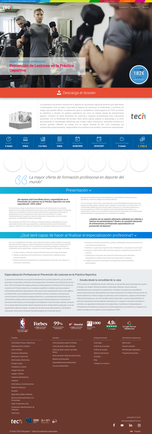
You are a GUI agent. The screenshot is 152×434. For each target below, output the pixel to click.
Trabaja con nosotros (101, 363)
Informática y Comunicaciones (22, 384)
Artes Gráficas (16, 350)
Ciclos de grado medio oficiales (64, 346)
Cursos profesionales (60, 366)
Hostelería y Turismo (18, 367)
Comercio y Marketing (19, 353)
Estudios (134, 7)
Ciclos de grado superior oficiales (65, 343)
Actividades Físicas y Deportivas (23, 343)
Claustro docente (128, 346)
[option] (76, 45)
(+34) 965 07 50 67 (134, 417)
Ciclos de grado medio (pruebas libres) (67, 356)
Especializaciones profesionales (64, 362)
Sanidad (14, 391)
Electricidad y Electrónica (20, 360)
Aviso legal (98, 343)
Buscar (146, 7)
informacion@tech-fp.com (131, 421)
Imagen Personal (17, 370)
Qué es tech (126, 343)
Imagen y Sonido (17, 374)
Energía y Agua (16, 363)
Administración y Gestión (20, 346)
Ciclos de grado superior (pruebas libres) (65, 351)
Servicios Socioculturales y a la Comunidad (22, 399)
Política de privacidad (101, 346)
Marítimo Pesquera (18, 387)
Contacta (127, 1)
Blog (95, 360)
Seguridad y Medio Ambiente (21, 394)
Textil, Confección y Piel (19, 404)
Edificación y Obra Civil (19, 356)
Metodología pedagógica (131, 350)
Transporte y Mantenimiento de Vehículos (22, 408)
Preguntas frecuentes (130, 353)
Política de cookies (100, 350)
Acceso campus (109, 1)
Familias (123, 7)
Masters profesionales (61, 359)
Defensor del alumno (101, 353)
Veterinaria (15, 413)
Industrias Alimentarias (19, 377)
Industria (14, 381)
